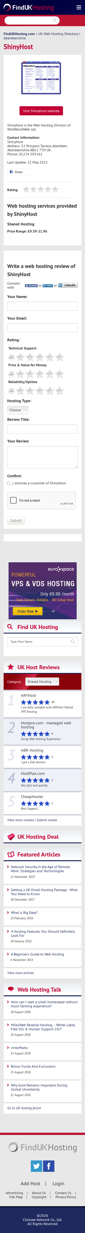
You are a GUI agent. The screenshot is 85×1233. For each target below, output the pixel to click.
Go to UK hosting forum (24, 1108)
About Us (39, 1192)
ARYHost (28, 695)
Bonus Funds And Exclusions (33, 1066)
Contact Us (63, 1192)
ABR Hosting (32, 750)
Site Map (16, 1197)
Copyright (39, 1197)
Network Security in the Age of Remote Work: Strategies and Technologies (40, 869)
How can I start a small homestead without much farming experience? (44, 1004)
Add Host (30, 1183)
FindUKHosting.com (19, 33)
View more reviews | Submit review (32, 820)
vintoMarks (19, 1048)
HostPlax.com (33, 773)
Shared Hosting (39, 681)
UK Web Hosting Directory (58, 33)
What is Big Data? (24, 912)
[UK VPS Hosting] (43, 590)
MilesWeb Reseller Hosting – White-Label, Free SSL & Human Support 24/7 (43, 1027)
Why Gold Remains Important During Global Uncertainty (39, 1087)
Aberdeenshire (15, 38)
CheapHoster (32, 797)
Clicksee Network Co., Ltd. (42, 1220)
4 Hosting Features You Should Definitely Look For (43, 933)
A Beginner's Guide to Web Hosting (37, 954)
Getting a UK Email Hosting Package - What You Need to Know (44, 892)
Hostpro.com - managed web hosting (46, 725)
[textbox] (42, 641)
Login (58, 1183)
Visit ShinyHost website (41, 111)
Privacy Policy (66, 1197)
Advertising (14, 1192)
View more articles (20, 972)
